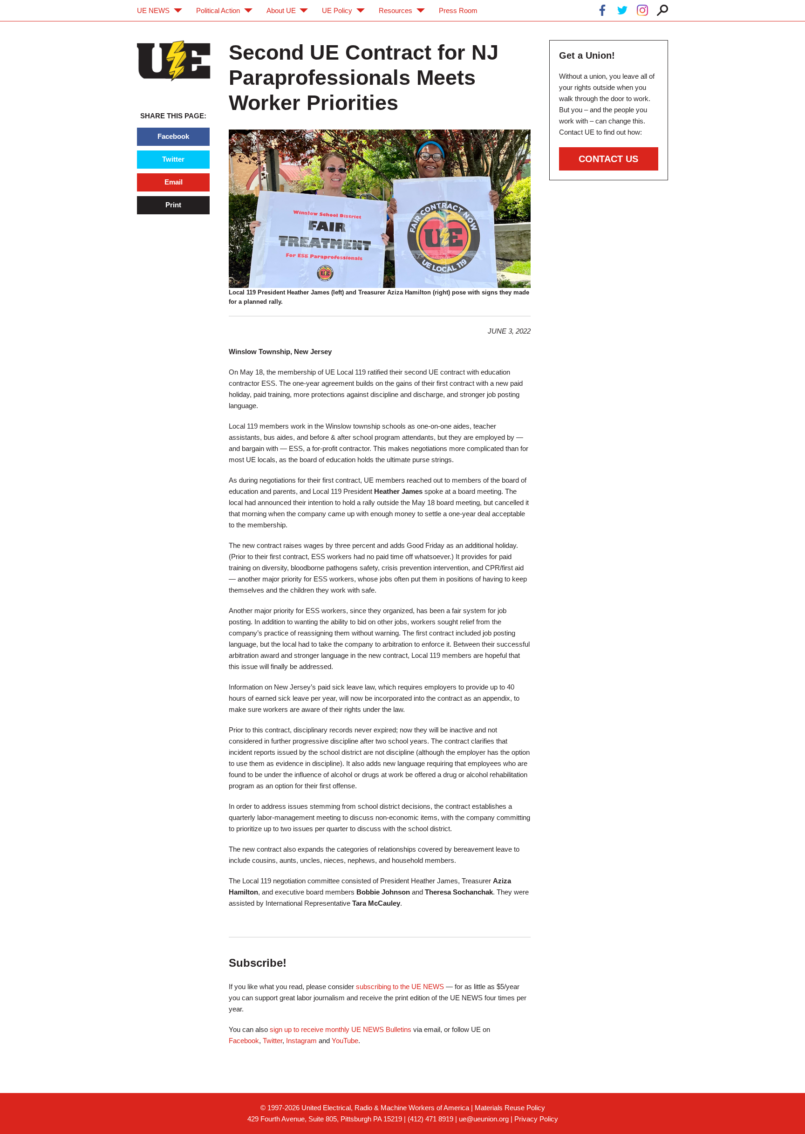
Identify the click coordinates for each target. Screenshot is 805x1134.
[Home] (173, 61)
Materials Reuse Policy (510, 1108)
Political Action (218, 10)
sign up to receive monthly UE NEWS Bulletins (340, 1029)
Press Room (458, 10)
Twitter (173, 159)
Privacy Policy (536, 1119)
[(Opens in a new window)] (602, 12)
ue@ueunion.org (484, 1119)
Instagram (301, 1041)
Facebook (173, 136)
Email (173, 182)
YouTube (345, 1041)
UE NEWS (153, 10)
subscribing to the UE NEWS (400, 987)
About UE (281, 10)
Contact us (608, 159)
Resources (395, 10)
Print (173, 205)
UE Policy (337, 10)
